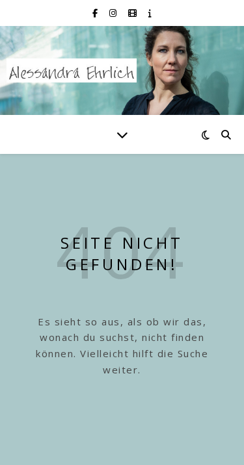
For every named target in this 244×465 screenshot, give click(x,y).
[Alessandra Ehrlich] (72, 70)
